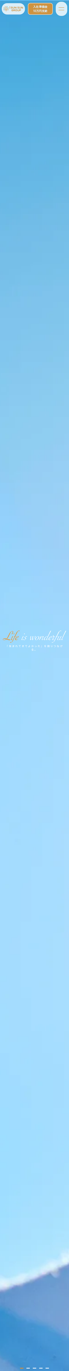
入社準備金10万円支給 (40, 8)
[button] (22, 1368)
